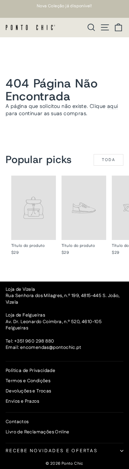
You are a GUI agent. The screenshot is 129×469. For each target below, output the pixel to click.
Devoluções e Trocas (28, 391)
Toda (108, 160)
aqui (112, 106)
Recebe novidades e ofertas (52, 451)
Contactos (17, 422)
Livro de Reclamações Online (37, 432)
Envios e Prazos (22, 401)
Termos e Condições (28, 381)
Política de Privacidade (30, 370)
